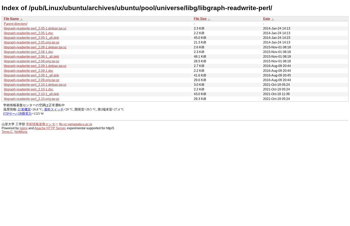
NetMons (20, 132)
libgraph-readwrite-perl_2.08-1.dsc (28, 52)
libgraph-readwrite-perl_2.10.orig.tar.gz (31, 99)
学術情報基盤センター (42, 124)
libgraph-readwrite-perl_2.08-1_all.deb (31, 56)
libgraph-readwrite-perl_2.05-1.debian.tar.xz (35, 28)
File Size (200, 18)
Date (266, 18)
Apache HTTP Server (49, 128)
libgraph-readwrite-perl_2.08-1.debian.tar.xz (35, 47)
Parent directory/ (15, 23)
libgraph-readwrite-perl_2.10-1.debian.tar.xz (35, 84)
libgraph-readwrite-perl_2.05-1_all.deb (31, 37)
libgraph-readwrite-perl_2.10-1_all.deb (31, 94)
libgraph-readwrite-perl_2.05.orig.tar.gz (31, 42)
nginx (24, 128)
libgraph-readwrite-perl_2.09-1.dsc (28, 70)
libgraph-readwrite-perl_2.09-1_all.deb (31, 75)
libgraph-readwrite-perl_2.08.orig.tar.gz (31, 61)
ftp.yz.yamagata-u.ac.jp (75, 124)
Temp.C (7, 132)
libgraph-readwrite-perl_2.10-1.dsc (28, 89)
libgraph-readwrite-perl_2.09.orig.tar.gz (31, 80)
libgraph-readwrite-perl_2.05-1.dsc (28, 33)
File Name (11, 18)
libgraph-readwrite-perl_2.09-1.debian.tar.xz (35, 66)
